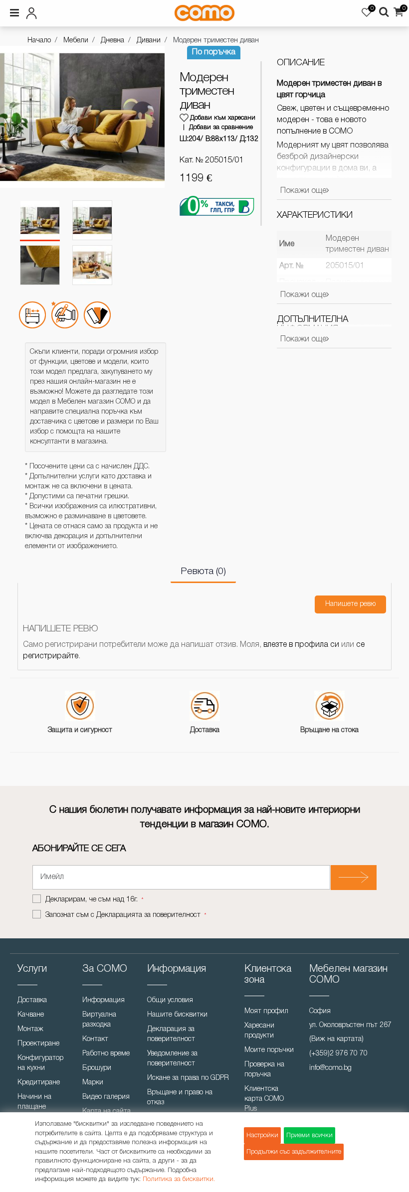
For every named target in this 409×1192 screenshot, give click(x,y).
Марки (92, 1082)
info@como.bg (330, 1068)
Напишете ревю (350, 604)
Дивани (149, 40)
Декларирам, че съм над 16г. (92, 899)
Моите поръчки (269, 1050)
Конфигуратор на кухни (40, 1063)
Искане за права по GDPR (188, 1078)
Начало (39, 40)
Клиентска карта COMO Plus (264, 1099)
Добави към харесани (222, 118)
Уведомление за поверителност (172, 1058)
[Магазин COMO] (204, 13)
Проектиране (38, 1044)
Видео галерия (106, 1097)
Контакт (95, 1039)
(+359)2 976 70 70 (338, 1053)
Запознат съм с (123, 915)
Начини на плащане (34, 1102)
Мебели (75, 40)
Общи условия (170, 1000)
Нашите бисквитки (177, 1015)
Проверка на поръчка (264, 1069)
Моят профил (266, 1011)
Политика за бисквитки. (179, 1179)
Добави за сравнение (221, 127)
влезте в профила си (301, 644)
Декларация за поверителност (171, 1034)
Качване (30, 1015)
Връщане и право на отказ (179, 1097)
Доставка (32, 1000)
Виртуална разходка (99, 1020)
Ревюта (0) (203, 571)
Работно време (106, 1053)
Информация (103, 1000)
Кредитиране (38, 1082)
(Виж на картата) (336, 1039)
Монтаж (30, 1029)
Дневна (112, 40)
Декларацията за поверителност (148, 915)
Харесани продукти (259, 1031)
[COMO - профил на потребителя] (71, 11)
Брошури (96, 1068)
